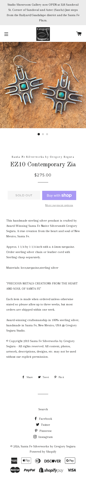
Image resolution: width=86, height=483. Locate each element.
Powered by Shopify (43, 451)
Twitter (45, 425)
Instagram (45, 437)
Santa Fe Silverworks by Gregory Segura (48, 446)
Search (43, 409)
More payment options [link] (59, 205)
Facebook (45, 419)
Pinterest (45, 431)
